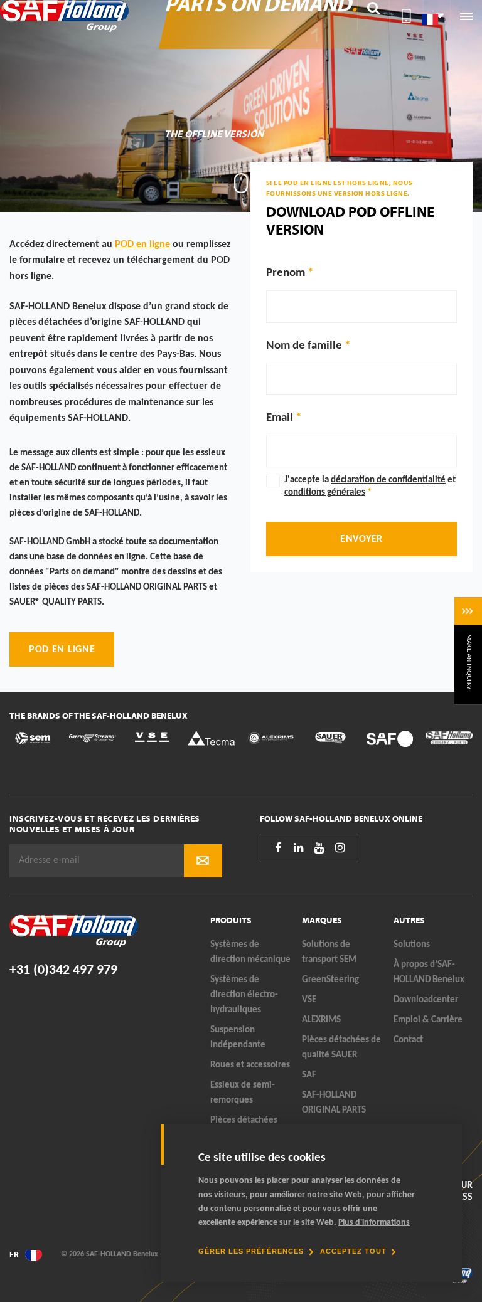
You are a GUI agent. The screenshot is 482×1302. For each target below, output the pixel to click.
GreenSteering (330, 980)
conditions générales (324, 492)
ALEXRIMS (321, 1020)
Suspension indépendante (237, 1037)
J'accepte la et (370, 486)
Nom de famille (304, 346)
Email (279, 418)
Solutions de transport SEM (329, 952)
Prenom (287, 273)
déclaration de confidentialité (388, 480)
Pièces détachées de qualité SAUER (341, 1047)
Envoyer (361, 539)
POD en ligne (142, 245)
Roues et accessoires (250, 1065)
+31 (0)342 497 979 (63, 970)
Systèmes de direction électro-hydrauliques (244, 995)
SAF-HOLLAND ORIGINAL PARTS (334, 1103)
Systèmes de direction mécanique (250, 952)
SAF (309, 1075)
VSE (309, 1000)
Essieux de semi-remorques (242, 1093)
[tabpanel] (241, 106)
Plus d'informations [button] (374, 1222)
